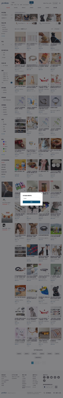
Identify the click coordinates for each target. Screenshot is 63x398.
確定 (31, 202)
